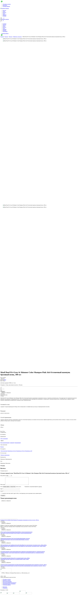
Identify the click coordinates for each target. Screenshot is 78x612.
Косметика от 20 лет (12, 450)
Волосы (4, 12)
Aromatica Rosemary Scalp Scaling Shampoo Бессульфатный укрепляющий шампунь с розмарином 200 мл (22, 552)
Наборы (4, 15)
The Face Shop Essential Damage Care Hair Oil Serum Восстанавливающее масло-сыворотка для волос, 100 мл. (23, 565)
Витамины (5, 31)
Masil (5, 379)
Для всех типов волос (5, 455)
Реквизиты (5, 587)
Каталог (6, 36)
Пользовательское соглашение (9, 583)
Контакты (5, 5)
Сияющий (12, 442)
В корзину (3, 391)
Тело (4, 13)
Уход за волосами (4, 438)
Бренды (4, 10)
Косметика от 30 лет (20, 450)
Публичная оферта (7, 584)
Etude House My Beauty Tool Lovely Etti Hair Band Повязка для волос (14, 539)
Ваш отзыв (2, 484)
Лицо (4, 11)
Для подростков (3, 450)
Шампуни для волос (17, 36)
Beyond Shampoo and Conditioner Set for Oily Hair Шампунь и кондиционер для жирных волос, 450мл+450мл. (23, 546)
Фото (1, 486)
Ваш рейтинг (3, 475)
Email (1, 491)
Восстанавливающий (4, 442)
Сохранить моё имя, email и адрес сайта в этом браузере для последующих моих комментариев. (22, 493)
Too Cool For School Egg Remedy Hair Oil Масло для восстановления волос (15, 533)
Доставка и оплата (7, 4)
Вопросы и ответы (7, 580)
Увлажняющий (18, 442)
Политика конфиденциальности (9, 582)
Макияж (4, 14)
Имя (1, 488)
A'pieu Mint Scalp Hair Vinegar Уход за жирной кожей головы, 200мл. (14, 559)
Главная (4, 23)
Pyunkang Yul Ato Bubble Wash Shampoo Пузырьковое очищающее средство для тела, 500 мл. (19, 520)
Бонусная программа (7, 581)
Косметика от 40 (28, 450)
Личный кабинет (6, 6)
